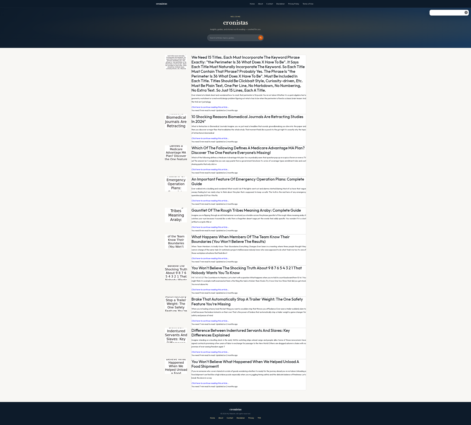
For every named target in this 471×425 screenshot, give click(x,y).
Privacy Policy (293, 4)
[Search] (260, 37)
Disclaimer (280, 4)
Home (252, 4)
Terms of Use (308, 4)
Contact (269, 4)
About (260, 4)
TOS (259, 418)
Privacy (251, 418)
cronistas (161, 3)
